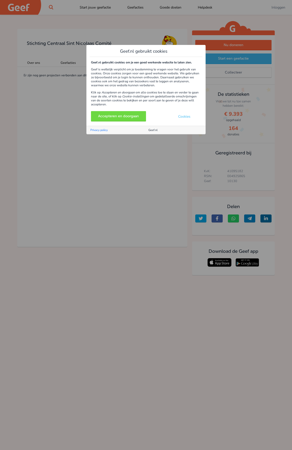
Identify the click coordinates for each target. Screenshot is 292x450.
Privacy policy (99, 130)
